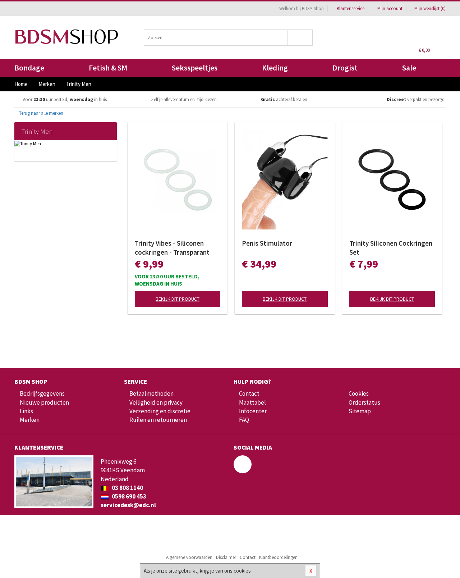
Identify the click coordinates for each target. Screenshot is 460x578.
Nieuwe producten (44, 402)
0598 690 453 (128, 496)
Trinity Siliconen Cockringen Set (390, 247)
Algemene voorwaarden (189, 557)
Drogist (345, 68)
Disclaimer (226, 557)
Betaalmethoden (151, 393)
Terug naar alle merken (40, 113)
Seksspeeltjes (194, 68)
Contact (249, 393)
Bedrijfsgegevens (42, 393)
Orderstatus (364, 402)
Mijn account (389, 8)
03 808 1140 (127, 488)
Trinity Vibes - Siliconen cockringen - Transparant (172, 247)
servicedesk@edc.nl (128, 505)
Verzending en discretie (159, 411)
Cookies (359, 393)
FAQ (244, 420)
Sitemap (360, 411)
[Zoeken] (300, 37)
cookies (242, 570)
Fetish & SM (108, 68)
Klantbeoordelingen (278, 557)
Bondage (29, 68)
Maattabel (252, 402)
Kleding (275, 68)
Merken (30, 420)
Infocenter (253, 411)
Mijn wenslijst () (429, 8)
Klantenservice (350, 8)
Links (26, 411)
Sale (409, 68)
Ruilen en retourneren (158, 420)
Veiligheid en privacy (156, 402)
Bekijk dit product (177, 299)
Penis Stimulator (267, 243)
